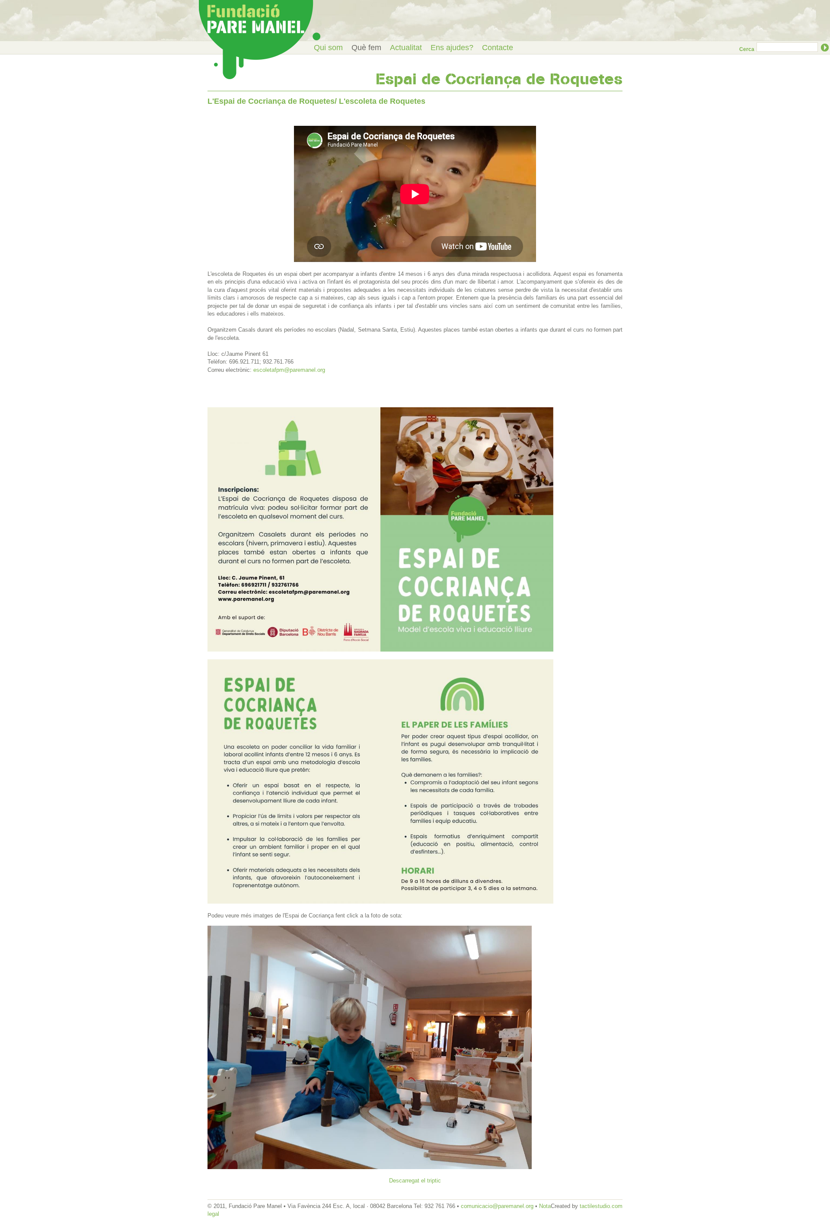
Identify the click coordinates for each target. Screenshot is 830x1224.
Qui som (328, 47)
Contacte (497, 47)
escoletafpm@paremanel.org (289, 370)
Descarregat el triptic (415, 1180)
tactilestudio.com (601, 1206)
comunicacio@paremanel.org (497, 1206)
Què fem (366, 47)
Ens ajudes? (452, 47)
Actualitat (406, 47)
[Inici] (260, 39)
